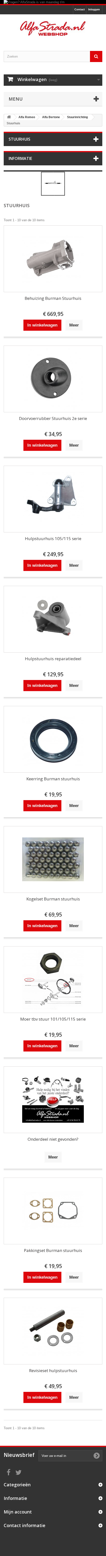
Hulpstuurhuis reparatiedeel (53, 658)
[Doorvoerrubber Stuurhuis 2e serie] (53, 379)
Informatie (20, 158)
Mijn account (18, 1512)
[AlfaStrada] (53, 28)
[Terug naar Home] (9, 117)
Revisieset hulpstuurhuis (53, 1370)
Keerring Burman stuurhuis (53, 779)
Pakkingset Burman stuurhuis (53, 1250)
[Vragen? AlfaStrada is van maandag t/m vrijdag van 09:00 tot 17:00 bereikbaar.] (53, 2)
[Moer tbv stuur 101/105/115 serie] (53, 979)
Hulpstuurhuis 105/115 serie (53, 538)
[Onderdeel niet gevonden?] (53, 1100)
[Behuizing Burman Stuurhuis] (53, 259)
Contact (79, 9)
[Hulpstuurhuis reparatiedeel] (53, 619)
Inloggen (94, 9)
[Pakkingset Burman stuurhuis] (53, 1211)
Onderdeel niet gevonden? (53, 1139)
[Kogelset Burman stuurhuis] (53, 859)
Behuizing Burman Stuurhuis (53, 298)
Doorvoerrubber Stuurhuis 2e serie (53, 418)
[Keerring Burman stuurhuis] (53, 739)
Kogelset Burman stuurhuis (53, 899)
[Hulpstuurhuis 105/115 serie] (53, 499)
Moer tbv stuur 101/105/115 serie (53, 1019)
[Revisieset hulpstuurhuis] (53, 1331)
